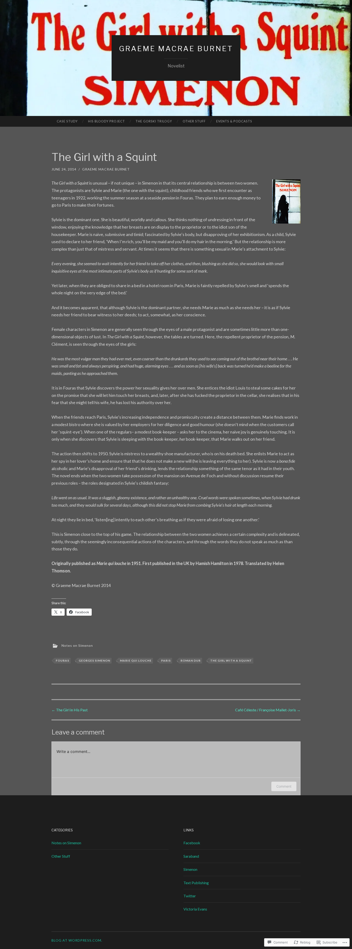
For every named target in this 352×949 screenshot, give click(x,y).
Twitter (189, 896)
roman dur (191, 660)
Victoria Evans (195, 909)
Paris (166, 660)
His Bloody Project (106, 121)
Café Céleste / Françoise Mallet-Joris (268, 710)
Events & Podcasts (234, 121)
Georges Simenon (94, 660)
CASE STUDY (67, 121)
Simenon (190, 869)
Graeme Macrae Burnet (176, 48)
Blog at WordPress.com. (76, 940)
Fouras (62, 660)
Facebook (191, 842)
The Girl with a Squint (231, 660)
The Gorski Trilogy (154, 121)
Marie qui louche (136, 660)
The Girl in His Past (69, 710)
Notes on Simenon (77, 645)
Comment (283, 786)
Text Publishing (196, 882)
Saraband (191, 856)
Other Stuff (194, 121)
